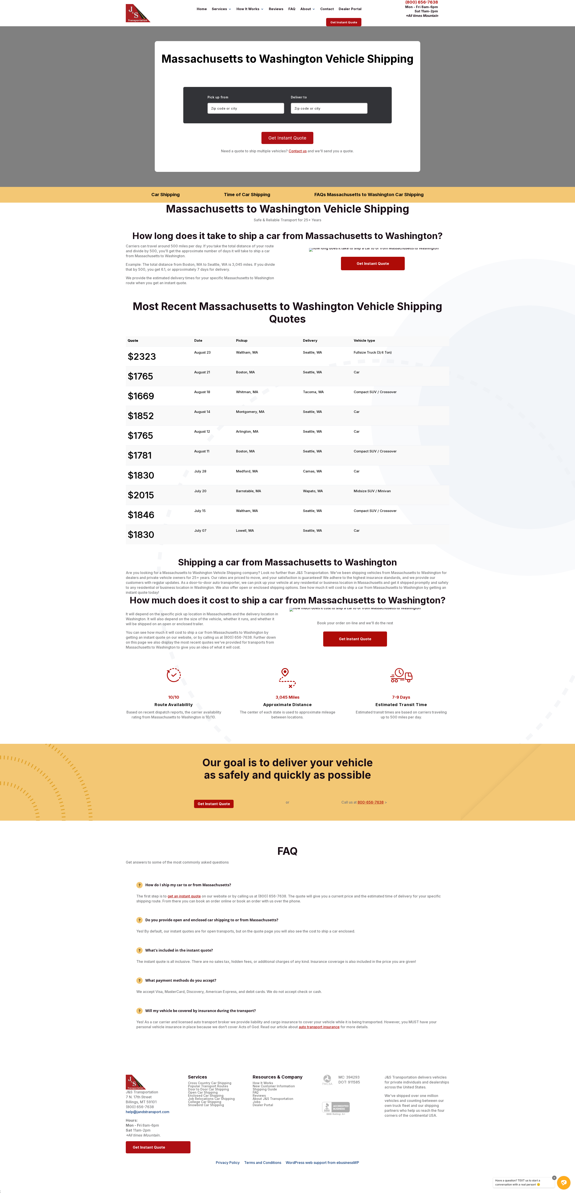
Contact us (298, 151)
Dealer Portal (350, 9)
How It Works (248, 9)
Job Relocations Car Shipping (211, 1098)
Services (219, 9)
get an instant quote (184, 896)
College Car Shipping (204, 1101)
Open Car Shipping (203, 1092)
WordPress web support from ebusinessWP (322, 1162)
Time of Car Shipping (247, 194)
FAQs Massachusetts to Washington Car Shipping (369, 194)
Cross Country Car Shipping (209, 1083)
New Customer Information (274, 1086)
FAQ (291, 9)
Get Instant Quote (343, 22)
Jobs (257, 1101)
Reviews (276, 9)
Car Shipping (165, 194)
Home (202, 9)
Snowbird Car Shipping (206, 1105)
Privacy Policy (228, 1162)
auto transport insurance (319, 1027)
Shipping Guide (265, 1089)
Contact (327, 9)
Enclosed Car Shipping (205, 1095)
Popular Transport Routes (208, 1086)
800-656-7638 (371, 802)
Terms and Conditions (262, 1162)
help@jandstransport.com (147, 1112)
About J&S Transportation (273, 1098)
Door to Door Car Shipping (208, 1089)
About (305, 9)
